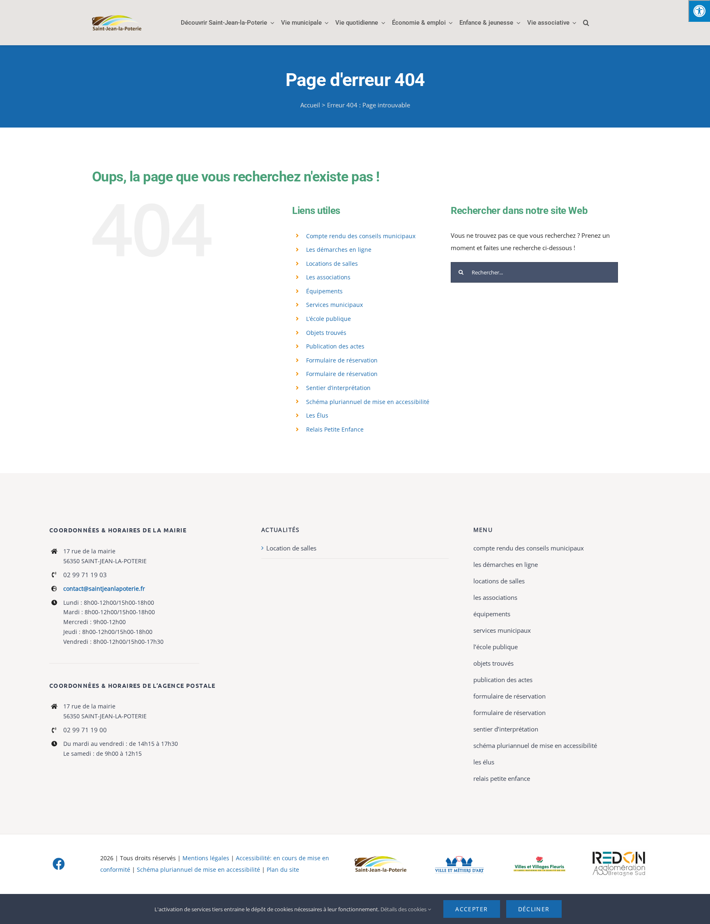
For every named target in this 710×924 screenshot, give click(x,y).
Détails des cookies (404, 909)
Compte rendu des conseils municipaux (360, 236)
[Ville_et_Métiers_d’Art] (460, 855)
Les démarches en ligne (338, 249)
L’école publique (328, 319)
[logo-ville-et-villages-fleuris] (539, 859)
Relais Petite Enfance (335, 429)
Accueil (310, 105)
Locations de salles (332, 263)
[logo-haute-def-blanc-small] (619, 852)
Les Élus (317, 415)
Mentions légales (205, 858)
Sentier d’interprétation (338, 388)
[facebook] (58, 863)
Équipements (324, 291)
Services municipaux (334, 305)
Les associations (328, 277)
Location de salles (291, 548)
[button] (586, 22)
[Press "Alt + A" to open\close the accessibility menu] (699, 11)
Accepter (471, 909)
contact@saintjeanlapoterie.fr (104, 588)
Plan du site (283, 869)
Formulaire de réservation (342, 360)
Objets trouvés (326, 333)
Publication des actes (335, 346)
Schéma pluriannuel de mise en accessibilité (367, 402)
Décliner (534, 909)
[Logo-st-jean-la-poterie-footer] (380, 859)
